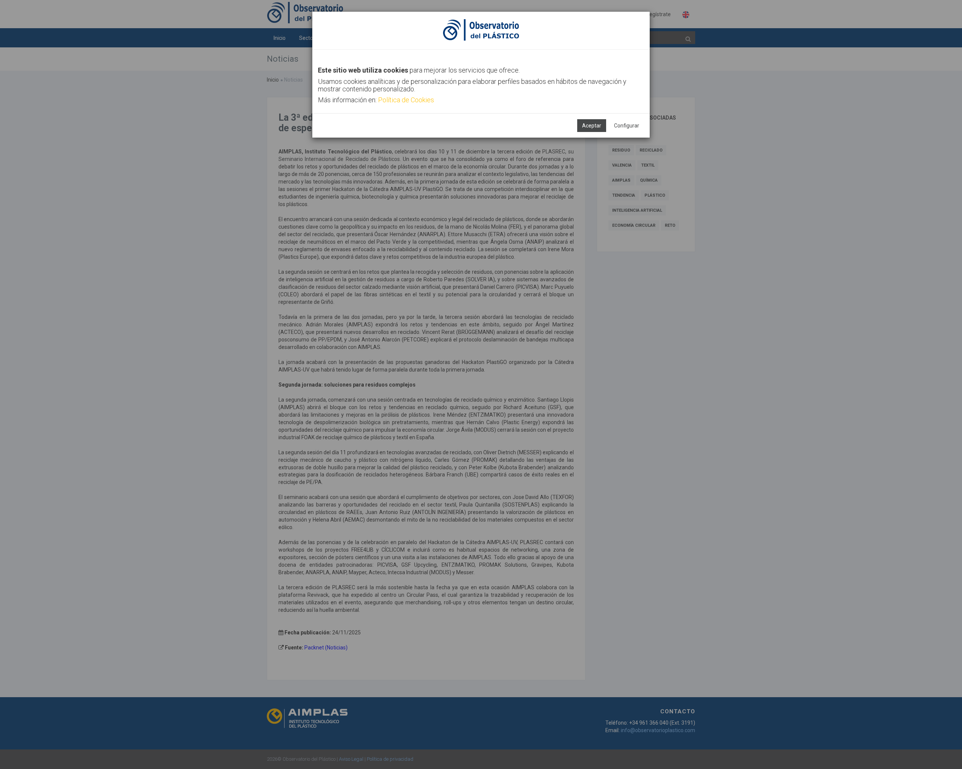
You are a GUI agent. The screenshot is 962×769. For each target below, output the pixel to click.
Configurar (626, 126)
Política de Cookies (406, 100)
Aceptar (591, 126)
